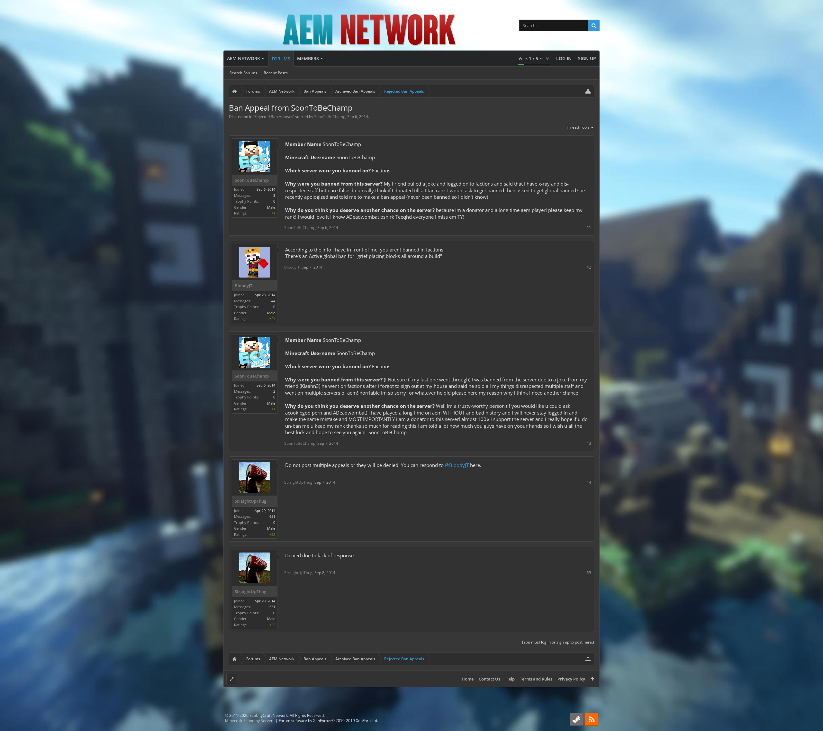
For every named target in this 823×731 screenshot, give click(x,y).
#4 (588, 482)
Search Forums (243, 73)
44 (273, 300)
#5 (588, 572)
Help (510, 679)
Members (308, 58)
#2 (588, 267)
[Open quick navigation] (588, 91)
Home (468, 679)
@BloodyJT (457, 465)
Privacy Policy (571, 679)
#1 (588, 227)
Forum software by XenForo (328, 720)
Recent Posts (276, 73)
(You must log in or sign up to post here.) (558, 642)
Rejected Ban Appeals (273, 116)
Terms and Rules (536, 679)
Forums (281, 59)
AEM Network (243, 58)
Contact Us (489, 679)
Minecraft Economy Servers (250, 720)
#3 (588, 443)
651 (272, 516)
